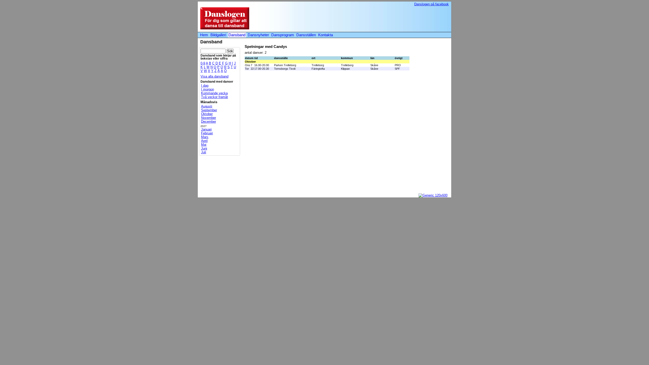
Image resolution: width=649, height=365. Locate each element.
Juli (203, 152)
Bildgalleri (218, 35)
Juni (204, 148)
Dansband (236, 35)
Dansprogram (282, 35)
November (208, 118)
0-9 (203, 63)
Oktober (207, 114)
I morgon (207, 89)
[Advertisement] (356, 18)
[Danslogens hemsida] (223, 28)
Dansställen (306, 35)
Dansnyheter (258, 35)
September (209, 110)
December (208, 121)
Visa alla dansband (214, 76)
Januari (206, 129)
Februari (207, 133)
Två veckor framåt (214, 97)
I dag (204, 85)
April (204, 141)
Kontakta (325, 35)
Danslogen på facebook (431, 4)
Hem (204, 35)
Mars (204, 137)
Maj (203, 145)
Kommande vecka (214, 93)
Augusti (206, 106)
